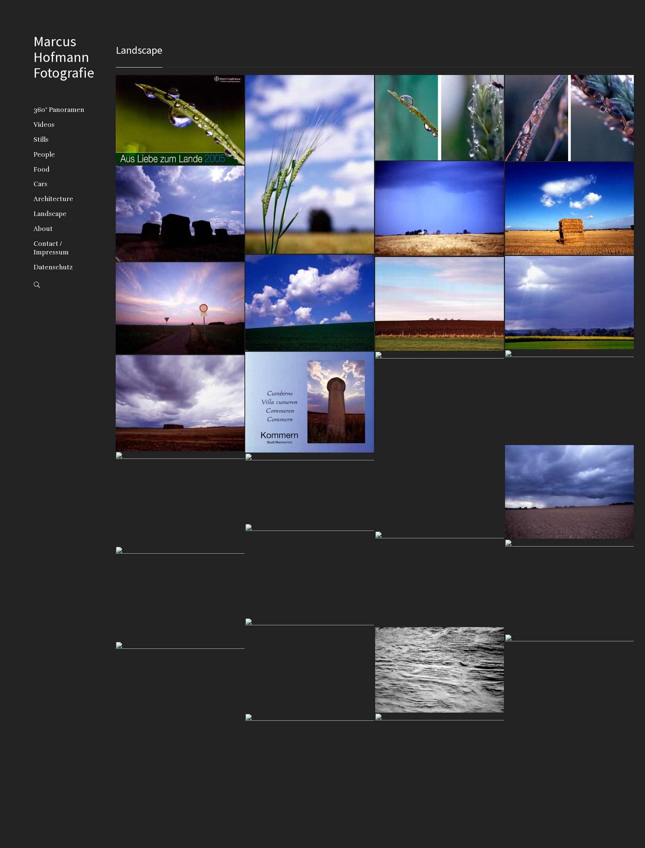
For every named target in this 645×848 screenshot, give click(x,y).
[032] (310, 757)
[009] (570, 302)
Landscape (50, 214)
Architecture (53, 199)
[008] (310, 302)
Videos (44, 125)
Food (42, 169)
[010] (440, 303)
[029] (570, 677)
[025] (440, 669)
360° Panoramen (59, 110)
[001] (180, 119)
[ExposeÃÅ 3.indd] (440, 578)
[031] (440, 756)
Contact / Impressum (51, 248)
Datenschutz (53, 267)
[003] (440, 117)
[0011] (180, 308)
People (44, 155)
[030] (180, 683)
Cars (40, 184)
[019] (310, 570)
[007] (180, 213)
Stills (41, 140)
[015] (180, 402)
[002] (310, 164)
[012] (570, 397)
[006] (570, 208)
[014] (310, 402)
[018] (310, 488)
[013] (440, 441)
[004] (570, 118)
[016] (570, 491)
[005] (440, 208)
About (43, 229)
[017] (180, 498)
